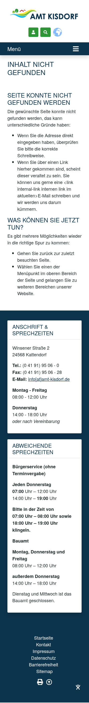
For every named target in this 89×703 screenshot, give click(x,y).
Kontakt (43, 644)
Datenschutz (43, 657)
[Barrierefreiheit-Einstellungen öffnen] (78, 687)
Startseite (43, 637)
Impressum (44, 651)
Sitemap (44, 671)
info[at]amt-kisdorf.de (49, 379)
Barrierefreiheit (43, 664)
